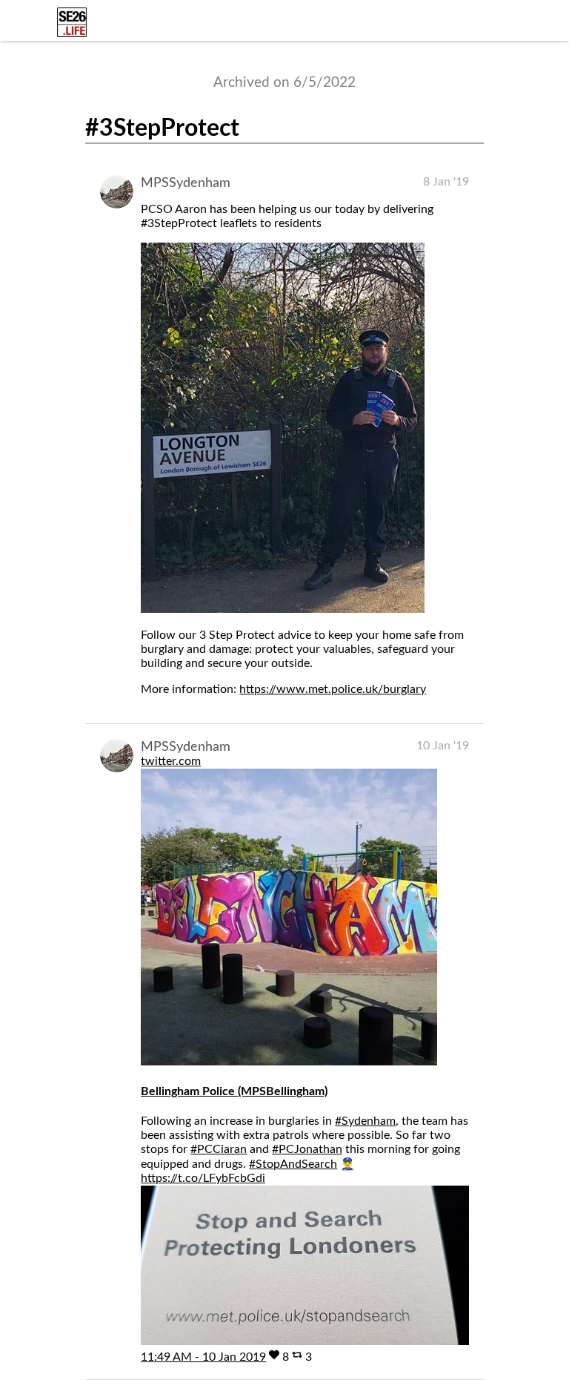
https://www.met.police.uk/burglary (332, 689)
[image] (283, 609)
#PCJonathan (307, 1149)
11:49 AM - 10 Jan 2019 (203, 1357)
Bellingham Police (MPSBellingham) (234, 1091)
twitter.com (171, 761)
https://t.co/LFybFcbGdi (203, 1178)
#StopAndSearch (293, 1164)
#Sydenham (365, 1121)
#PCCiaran (218, 1149)
